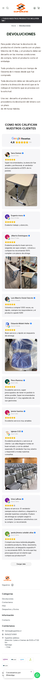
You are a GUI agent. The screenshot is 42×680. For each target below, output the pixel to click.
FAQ (4, 606)
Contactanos (7, 602)
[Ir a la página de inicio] (21, 8)
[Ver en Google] (7, 154)
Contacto (6, 620)
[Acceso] (34, 8)
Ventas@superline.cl (13, 631)
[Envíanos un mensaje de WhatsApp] (37, 675)
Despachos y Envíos (10, 609)
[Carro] (38, 8)
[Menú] (3, 8)
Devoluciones (7, 599)
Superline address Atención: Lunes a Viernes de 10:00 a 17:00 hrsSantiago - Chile (22, 642)
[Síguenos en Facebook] (12, 585)
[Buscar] (7, 8)
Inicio (14, 26)
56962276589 (11, 634)
